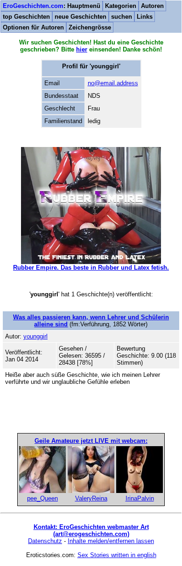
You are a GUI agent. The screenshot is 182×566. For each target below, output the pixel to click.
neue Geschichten (80, 16)
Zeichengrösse (90, 27)
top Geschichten (26, 16)
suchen (121, 16)
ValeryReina (91, 498)
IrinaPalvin (140, 498)
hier (81, 49)
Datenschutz (45, 540)
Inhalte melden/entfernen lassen (111, 540)
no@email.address (113, 83)
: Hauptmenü (51, 5)
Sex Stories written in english (116, 555)
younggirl (35, 336)
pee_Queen (42, 498)
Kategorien (120, 5)
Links (145, 16)
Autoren (152, 5)
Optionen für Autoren (33, 27)
